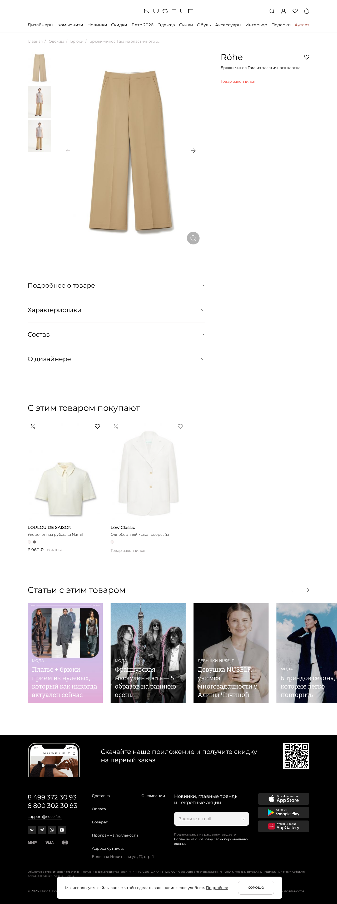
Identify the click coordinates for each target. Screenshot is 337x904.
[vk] (32, 830)
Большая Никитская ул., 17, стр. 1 (123, 856)
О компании (153, 795)
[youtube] (62, 830)
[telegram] (42, 830)
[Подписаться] (242, 819)
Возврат (100, 822)
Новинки (97, 24)
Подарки (281, 24)
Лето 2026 (142, 24)
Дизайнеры (40, 24)
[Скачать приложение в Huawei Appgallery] (283, 826)
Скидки (119, 24)
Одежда (166, 24)
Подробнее (217, 887)
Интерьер (256, 24)
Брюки (76, 41)
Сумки (186, 24)
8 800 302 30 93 (52, 805)
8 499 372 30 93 (52, 797)
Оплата (99, 809)
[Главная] (168, 11)
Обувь (204, 24)
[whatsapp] (52, 830)
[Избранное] (295, 11)
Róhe (232, 57)
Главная (35, 41)
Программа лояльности (115, 835)
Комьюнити (70, 24)
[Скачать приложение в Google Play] (283, 812)
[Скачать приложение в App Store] (283, 799)
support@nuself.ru (45, 816)
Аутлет (302, 24)
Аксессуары (228, 24)
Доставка (101, 795)
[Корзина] (306, 11)
